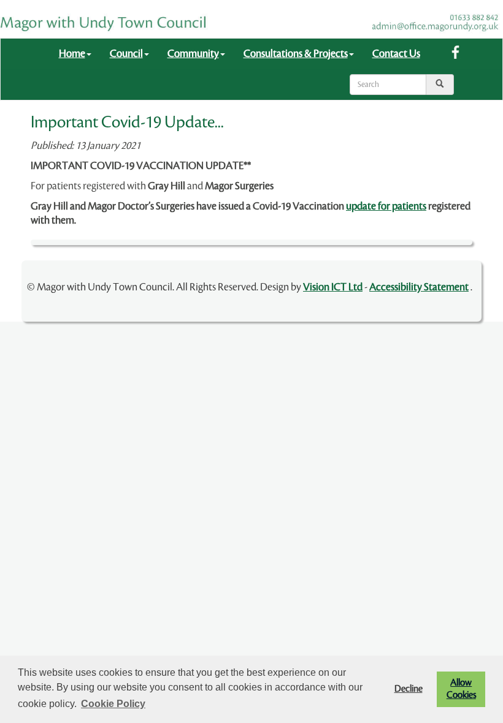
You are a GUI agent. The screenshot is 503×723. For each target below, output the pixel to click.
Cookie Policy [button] (113, 703)
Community (193, 53)
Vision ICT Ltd (333, 287)
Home (72, 53)
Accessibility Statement (419, 287)
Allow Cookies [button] (461, 689)
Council (126, 53)
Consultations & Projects (296, 53)
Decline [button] (408, 689)
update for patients (386, 206)
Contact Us (396, 53)
